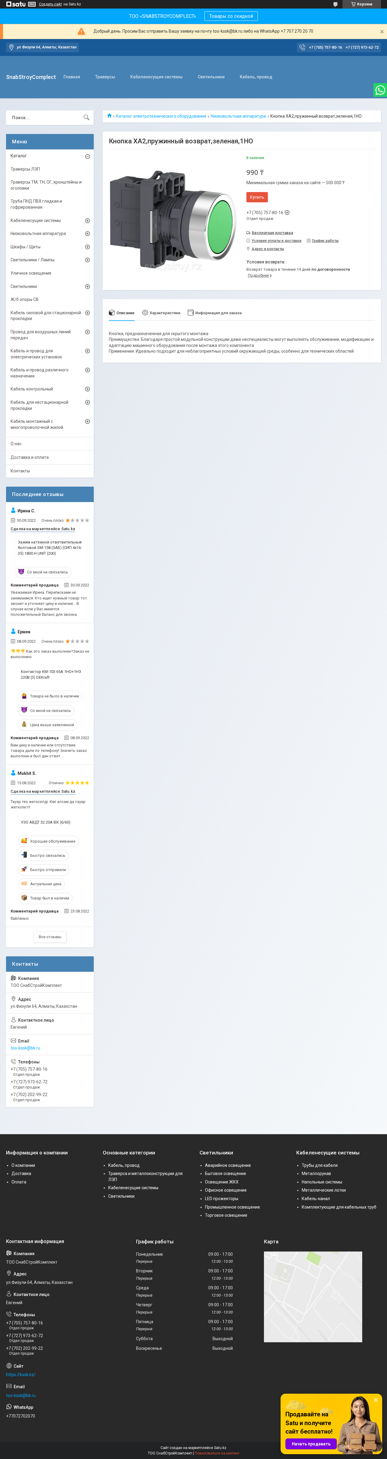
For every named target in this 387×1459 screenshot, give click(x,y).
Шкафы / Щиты (26, 246)
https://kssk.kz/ (21, 1374)
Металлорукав (316, 1173)
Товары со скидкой (231, 16)
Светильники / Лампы (32, 259)
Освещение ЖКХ (222, 1182)
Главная (71, 76)
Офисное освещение (226, 1190)
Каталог (19, 155)
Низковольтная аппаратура (238, 116)
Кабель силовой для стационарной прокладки (46, 315)
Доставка (21, 1173)
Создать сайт (50, 4)
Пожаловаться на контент (217, 1453)
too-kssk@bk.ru (25, 1048)
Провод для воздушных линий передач (41, 334)
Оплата (18, 1182)
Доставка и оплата (30, 457)
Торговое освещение (226, 1215)
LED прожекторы (221, 1198)
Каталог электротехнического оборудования (161, 116)
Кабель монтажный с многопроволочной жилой (37, 424)
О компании (23, 1165)
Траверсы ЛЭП (25, 169)
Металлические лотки (324, 1190)
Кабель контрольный (32, 389)
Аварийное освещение (228, 1165)
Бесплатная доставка (272, 232)
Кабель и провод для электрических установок (36, 353)
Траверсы (105, 76)
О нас (16, 443)
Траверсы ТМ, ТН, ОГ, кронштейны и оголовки (46, 185)
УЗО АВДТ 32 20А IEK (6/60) (45, 822)
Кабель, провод (256, 76)
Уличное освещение (31, 273)
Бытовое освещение (225, 1173)
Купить (257, 197)
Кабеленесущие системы (156, 76)
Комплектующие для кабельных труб (339, 1207)
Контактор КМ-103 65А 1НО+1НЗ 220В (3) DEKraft (51, 674)
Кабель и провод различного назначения (40, 372)
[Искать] (86, 117)
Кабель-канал (316, 1198)
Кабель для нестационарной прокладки (39, 405)
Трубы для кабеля (320, 1165)
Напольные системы (322, 1182)
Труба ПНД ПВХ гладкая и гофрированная (36, 204)
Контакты (20, 470)
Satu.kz (220, 1448)
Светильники (211, 76)
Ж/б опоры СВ (25, 299)
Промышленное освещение (232, 1207)
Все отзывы (50, 937)
